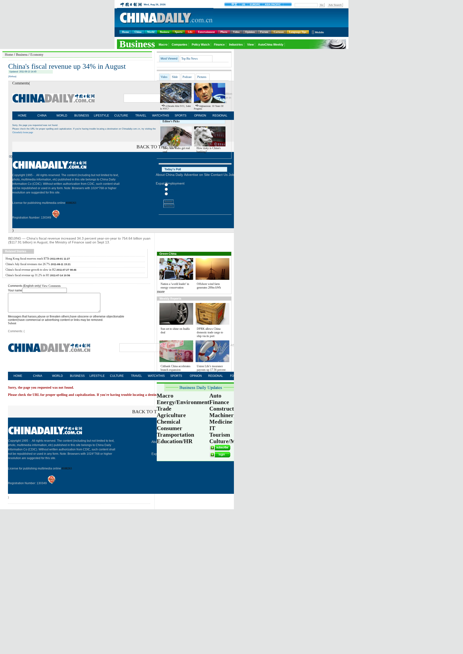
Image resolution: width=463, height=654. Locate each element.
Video (236, 31)
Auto (215, 395)
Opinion (250, 31)
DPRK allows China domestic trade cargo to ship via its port (210, 332)
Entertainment (206, 31)
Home (125, 31)
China (138, 31)
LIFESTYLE (101, 115)
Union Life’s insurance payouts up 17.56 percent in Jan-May (211, 370)
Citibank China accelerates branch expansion (176, 368)
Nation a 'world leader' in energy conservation (175, 285)
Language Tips (297, 31)
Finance (219, 402)
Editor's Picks (171, 121)
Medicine (220, 422)
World (150, 31)
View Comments (51, 286)
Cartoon (279, 31)
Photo (223, 31)
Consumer (169, 428)
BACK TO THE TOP (152, 411)
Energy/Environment (183, 402)
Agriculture (171, 415)
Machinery (223, 415)
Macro (165, 395)
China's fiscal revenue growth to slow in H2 (31, 269)
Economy (36, 54)
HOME (22, 115)
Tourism (219, 435)
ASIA (234, 345)
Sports (178, 31)
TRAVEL (140, 115)
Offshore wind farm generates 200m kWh (209, 285)
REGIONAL (219, 115)
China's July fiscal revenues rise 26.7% (28, 264)
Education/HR (174, 441)
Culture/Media (227, 441)
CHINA (42, 115)
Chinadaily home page (22, 132)
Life (190, 31)
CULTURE (121, 115)
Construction (225, 409)
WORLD (61, 115)
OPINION (200, 115)
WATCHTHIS (160, 115)
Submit (12, 323)
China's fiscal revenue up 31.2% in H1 (27, 275)
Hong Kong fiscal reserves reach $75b (27, 258)
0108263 (71, 203)
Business (164, 31)
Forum (264, 31)
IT (212, 428)
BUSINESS (81, 115)
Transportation (175, 435)
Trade (164, 409)
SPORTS (180, 115)
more (161, 291)
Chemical (168, 422)
